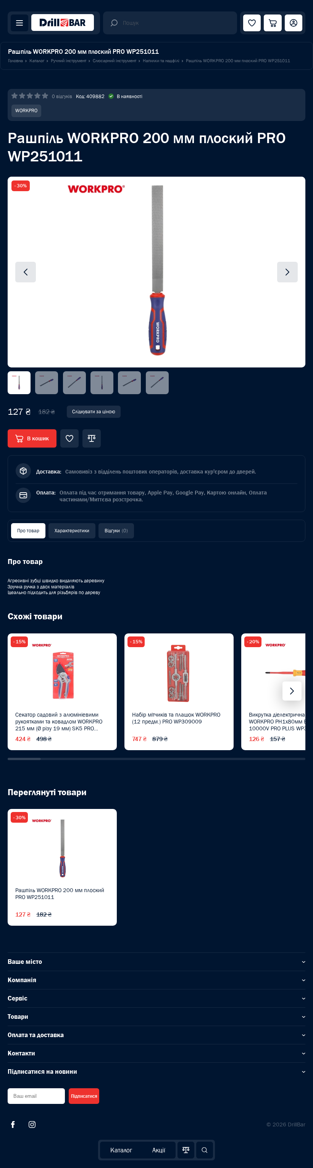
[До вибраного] (69, 438)
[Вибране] (252, 22)
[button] (24, 759)
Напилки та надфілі (161, 60)
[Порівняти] (91, 438)
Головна (15, 60)
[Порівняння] (185, 1150)
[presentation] (292, 691)
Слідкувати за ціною (93, 411)
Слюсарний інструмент (114, 60)
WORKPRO (26, 110)
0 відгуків (62, 96)
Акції (158, 1150)
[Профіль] (293, 22)
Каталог (121, 1150)
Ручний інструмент (68, 60)
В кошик (38, 438)
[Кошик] (273, 22)
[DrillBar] (62, 23)
